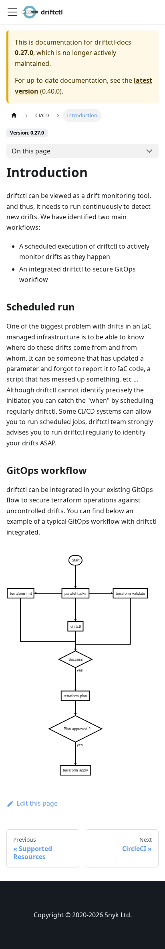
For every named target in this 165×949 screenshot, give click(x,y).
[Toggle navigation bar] (12, 12)
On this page (31, 151)
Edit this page (37, 803)
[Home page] (14, 115)
